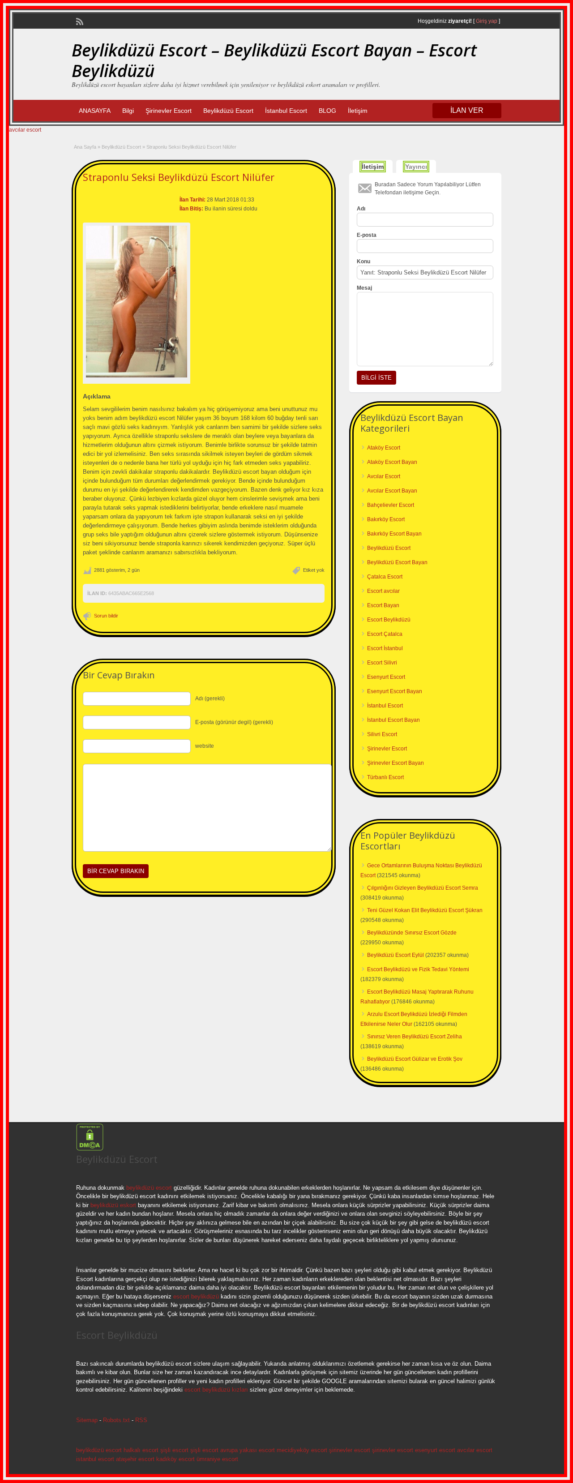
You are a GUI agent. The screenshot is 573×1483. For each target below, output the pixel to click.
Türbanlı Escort (385, 777)
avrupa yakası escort (247, 1450)
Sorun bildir (106, 615)
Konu (363, 261)
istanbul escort (95, 1459)
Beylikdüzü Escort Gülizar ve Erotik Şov (414, 1059)
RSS (141, 1420)
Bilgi (128, 110)
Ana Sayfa (85, 147)
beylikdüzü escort (149, 1187)
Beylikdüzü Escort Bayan (397, 562)
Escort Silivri (382, 663)
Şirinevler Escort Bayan (395, 763)
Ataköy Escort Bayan (392, 462)
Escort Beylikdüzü (389, 620)
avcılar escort (25, 130)
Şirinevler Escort (168, 110)
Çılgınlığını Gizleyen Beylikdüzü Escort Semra (422, 888)
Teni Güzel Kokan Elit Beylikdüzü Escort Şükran (425, 910)
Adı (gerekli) (210, 698)
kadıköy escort (175, 1459)
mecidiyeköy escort (302, 1450)
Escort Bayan (383, 605)
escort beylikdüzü (195, 1296)
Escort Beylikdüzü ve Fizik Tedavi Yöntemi (418, 969)
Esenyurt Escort (386, 677)
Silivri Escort (382, 734)
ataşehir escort (135, 1459)
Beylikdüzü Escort (228, 110)
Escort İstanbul (385, 648)
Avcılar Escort (383, 476)
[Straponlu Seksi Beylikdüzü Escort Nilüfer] (136, 301)
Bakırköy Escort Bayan (394, 534)
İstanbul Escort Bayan (393, 720)
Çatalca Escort (384, 577)
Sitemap (87, 1420)
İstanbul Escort (286, 110)
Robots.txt (116, 1420)
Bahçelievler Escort (390, 505)
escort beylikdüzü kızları (216, 1389)
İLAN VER (466, 110)
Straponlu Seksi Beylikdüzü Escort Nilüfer (178, 177)
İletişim (358, 110)
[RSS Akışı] (78, 20)
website (204, 746)
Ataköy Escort (383, 448)
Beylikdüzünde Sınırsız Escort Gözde (412, 933)
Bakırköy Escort (386, 519)
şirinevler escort (349, 1450)
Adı (361, 209)
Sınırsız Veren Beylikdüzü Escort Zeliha (414, 1036)
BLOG (327, 110)
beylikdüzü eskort (113, 1205)
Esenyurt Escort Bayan (394, 691)
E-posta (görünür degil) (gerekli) (234, 722)
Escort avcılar (383, 591)
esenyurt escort (435, 1450)
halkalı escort (141, 1450)
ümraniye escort (217, 1459)
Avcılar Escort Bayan (392, 491)
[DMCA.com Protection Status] (89, 1149)
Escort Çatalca (384, 634)
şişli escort (174, 1450)
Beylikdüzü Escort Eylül (395, 955)
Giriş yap (486, 21)
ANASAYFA (95, 110)
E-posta (366, 235)
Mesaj (364, 288)
